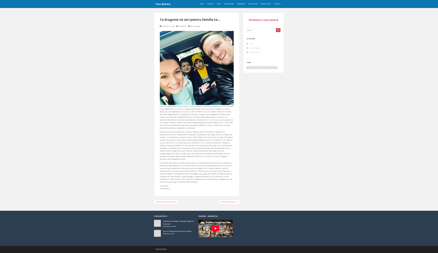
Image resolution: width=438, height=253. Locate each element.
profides (266, 68)
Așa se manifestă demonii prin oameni (177, 231)
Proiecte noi (253, 4)
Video (219, 4)
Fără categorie (195, 26)
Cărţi (251, 43)
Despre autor (266, 4)
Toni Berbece (163, 4)
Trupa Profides (254, 52)
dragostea (257, 68)
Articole (210, 4)
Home (202, 4)
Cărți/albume (229, 4)
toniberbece (182, 26)
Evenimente (241, 4)
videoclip (274, 68)
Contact (277, 4)
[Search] (278, 30)
